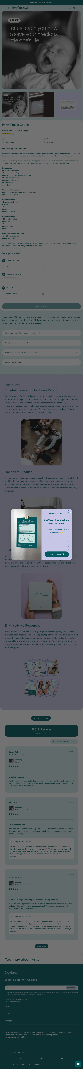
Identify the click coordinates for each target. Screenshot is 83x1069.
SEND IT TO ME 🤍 (56, 554)
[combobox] (56, 548)
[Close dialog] (68, 512)
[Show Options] (67, 549)
